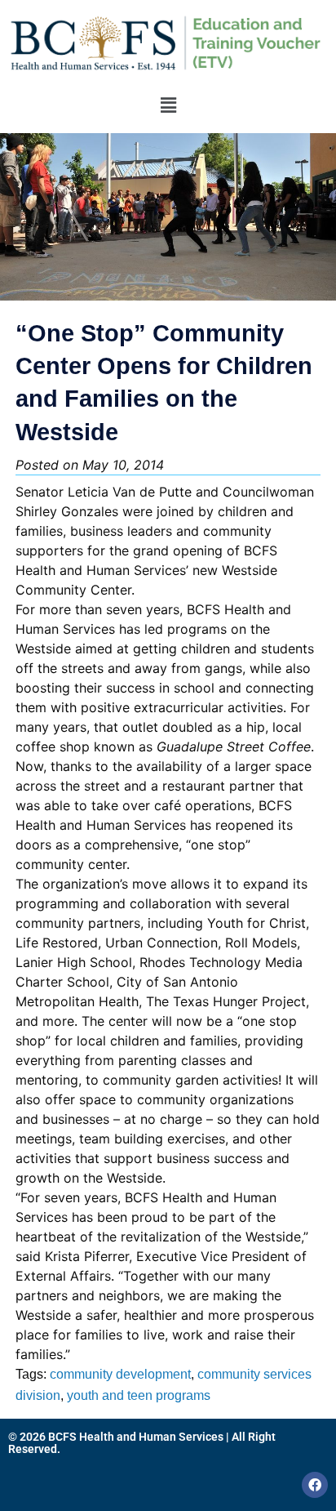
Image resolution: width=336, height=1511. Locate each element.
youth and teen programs (138, 1395)
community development (120, 1374)
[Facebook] (315, 1485)
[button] (168, 105)
